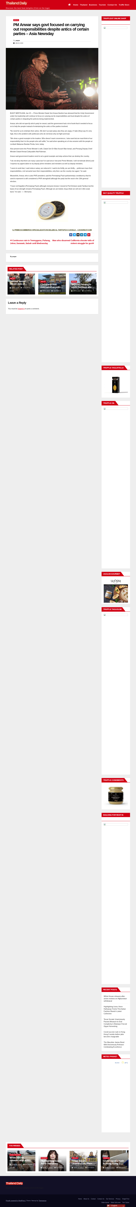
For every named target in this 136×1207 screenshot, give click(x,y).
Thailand (83, 5)
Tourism (102, 5)
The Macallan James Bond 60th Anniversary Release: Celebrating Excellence (114, 1044)
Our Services (110, 1199)
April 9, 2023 (17, 1164)
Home (75, 5)
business (106, 1158)
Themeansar (42, 1200)
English (114, 1205)
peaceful (44, 1158)
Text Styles (125, 1202)
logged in (21, 309)
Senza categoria (15, 1154)
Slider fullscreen (116, 1202)
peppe (18, 40)
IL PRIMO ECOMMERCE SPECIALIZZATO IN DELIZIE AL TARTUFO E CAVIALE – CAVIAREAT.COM (52, 230)
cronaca (75, 1158)
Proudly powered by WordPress (16, 1200)
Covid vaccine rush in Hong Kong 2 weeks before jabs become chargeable (114, 1034)
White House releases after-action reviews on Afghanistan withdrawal (115, 998)
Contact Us (112, 5)
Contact (93, 1199)
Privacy (118, 1199)
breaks (16, 20)
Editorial (57, 291)
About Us (86, 1199)
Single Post (125, 1199)
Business (93, 5)
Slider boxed (105, 1202)
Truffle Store (124, 5)
